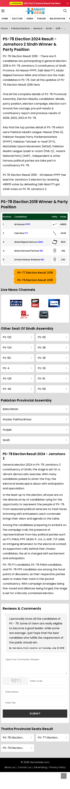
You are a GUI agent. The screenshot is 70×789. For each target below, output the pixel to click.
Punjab (41, 18)
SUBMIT (35, 713)
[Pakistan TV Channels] (44, 314)
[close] (67, 3)
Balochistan (57, 18)
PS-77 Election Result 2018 (35, 273)
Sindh (30, 18)
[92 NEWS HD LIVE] (24, 314)
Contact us (24, 767)
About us (9, 767)
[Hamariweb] (35, 10)
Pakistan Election (20, 28)
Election (17, 18)
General (37, 28)
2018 (58, 28)
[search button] (65, 11)
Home (5, 18)
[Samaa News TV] (16, 303)
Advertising (40, 767)
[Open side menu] (2, 11)
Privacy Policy (58, 767)
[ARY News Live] (35, 303)
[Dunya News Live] (54, 303)
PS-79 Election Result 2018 (35, 280)
